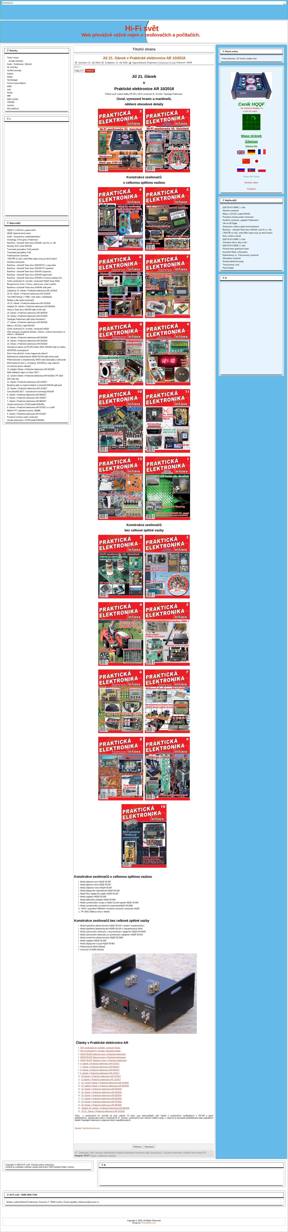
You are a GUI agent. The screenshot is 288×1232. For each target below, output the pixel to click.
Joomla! (9, 1167)
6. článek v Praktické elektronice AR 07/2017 (99, 1063)
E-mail (173, 63)
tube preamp (196, 1152)
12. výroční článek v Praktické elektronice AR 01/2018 (105, 1083)
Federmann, (84, 1152)
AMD (9, 86)
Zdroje (9, 77)
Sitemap (251, 141)
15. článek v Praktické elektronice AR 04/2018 (101, 1092)
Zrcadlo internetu (16, 61)
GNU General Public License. (62, 1167)
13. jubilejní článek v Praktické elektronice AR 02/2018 (105, 1086)
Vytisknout (163, 63)
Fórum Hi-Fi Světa (251, 176)
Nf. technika (12, 67)
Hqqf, (92, 1152)
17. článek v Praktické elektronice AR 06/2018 (101, 1099)
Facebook (251, 189)
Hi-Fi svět (141, 28)
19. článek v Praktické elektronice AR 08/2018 (101, 1105)
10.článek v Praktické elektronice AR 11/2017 (101, 1076)
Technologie (12, 80)
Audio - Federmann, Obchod (19, 64)
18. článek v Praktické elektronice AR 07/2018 (101, 1102)
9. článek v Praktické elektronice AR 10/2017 (99, 1073)
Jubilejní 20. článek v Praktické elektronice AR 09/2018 (105, 1108)
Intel (9, 89)
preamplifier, (177, 1152)
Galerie (10, 74)
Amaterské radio (142, 1152)
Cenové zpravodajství (16, 83)
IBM (9, 96)
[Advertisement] (144, 11)
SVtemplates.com (148, 1223)
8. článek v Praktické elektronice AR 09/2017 (100, 1070)
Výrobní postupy (14, 70)
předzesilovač (110, 1152)
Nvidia (9, 93)
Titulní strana (12, 58)
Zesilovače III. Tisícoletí (160, 1152)
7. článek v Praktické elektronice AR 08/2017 (99, 1067)
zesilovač (99, 1152)
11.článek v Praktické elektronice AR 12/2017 (101, 1080)
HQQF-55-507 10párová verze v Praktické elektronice (103, 1060)
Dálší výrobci (12, 99)
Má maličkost (13, 108)
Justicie (10, 105)
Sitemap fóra (251, 146)
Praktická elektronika (125, 1152)
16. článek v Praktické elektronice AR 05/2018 (101, 1095)
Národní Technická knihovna (87, 1128)
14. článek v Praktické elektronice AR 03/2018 (101, 1089)
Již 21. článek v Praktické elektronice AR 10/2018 (144, 58)
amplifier (186, 1152)
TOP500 (10, 102)
